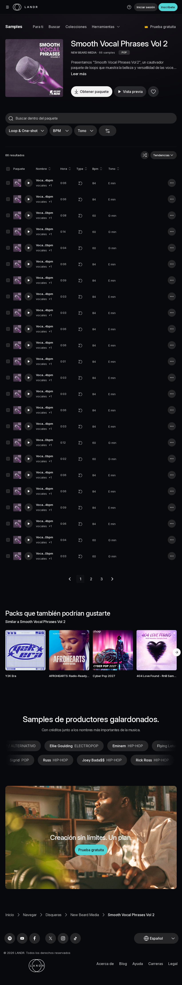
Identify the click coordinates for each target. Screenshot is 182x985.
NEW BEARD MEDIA (84, 52)
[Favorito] (153, 91)
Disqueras (53, 915)
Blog (123, 963)
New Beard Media (84, 915)
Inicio (9, 915)
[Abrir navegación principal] (8, 7)
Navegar (30, 915)
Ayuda (137, 963)
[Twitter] (50, 938)
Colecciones (76, 26)
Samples (13, 26)
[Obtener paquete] (38, 650)
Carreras (155, 963)
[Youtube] (22, 938)
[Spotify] (9, 938)
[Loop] (80, 183)
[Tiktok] (75, 938)
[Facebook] (34, 938)
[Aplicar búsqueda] (11, 118)
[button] (129, 7)
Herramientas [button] (103, 26)
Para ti (38, 26)
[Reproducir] (34, 68)
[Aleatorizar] (145, 155)
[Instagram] (63, 938)
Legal (173, 963)
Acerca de (105, 963)
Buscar (54, 26)
